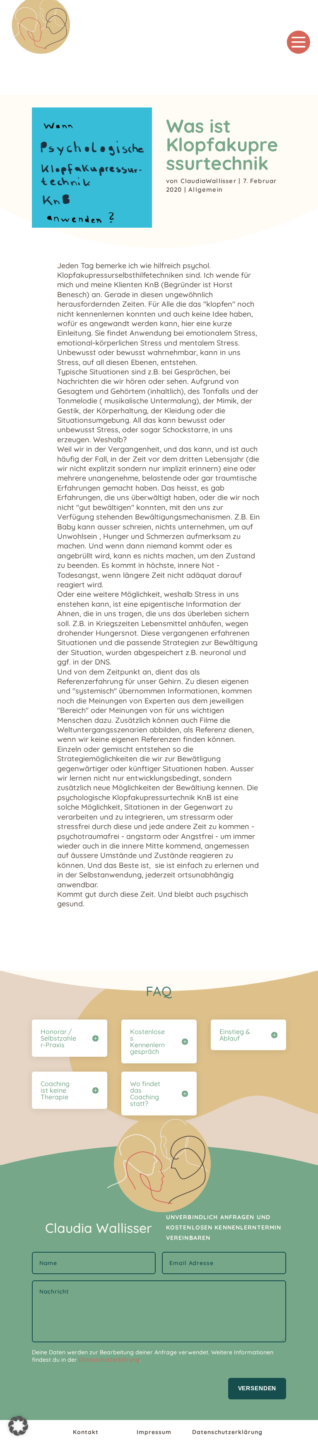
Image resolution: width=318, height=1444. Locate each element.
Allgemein (205, 189)
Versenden (257, 1388)
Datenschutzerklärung (109, 1359)
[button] (18, 1426)
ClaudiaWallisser (208, 181)
